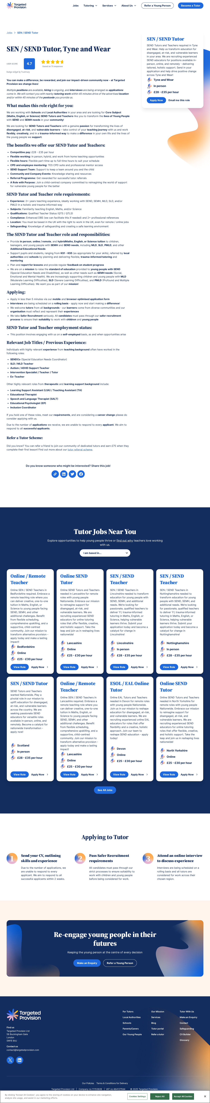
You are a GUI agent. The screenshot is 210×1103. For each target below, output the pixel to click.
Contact (184, 1023)
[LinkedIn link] (19, 1060)
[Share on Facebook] (72, 474)
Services (155, 1017)
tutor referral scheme (80, 449)
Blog (153, 1023)
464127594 (119, 1089)
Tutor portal (157, 1028)
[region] (105, 1096)
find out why (125, 540)
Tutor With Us (187, 1011)
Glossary (184, 1040)
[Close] (205, 1096)
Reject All (159, 1096)
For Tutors (128, 1011)
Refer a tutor (157, 1034)
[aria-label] (63, 474)
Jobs (9, 32)
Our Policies (88, 1083)
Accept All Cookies (183, 1096)
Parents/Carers (131, 1028)
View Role (20, 667)
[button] (90, 5)
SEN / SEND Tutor (27, 32)
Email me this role (179, 100)
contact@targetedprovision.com (23, 1050)
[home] (16, 5)
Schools (127, 1023)
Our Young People (132, 1034)
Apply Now (156, 100)
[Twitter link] (10, 1060)
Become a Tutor (190, 5)
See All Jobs (105, 790)
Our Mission (157, 1011)
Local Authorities (132, 1017)
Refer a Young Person (157, 5)
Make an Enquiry (87, 963)
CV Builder (185, 1034)
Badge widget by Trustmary (18, 72)
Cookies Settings (137, 1096)
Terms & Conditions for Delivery (112, 1083)
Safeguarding (187, 1028)
